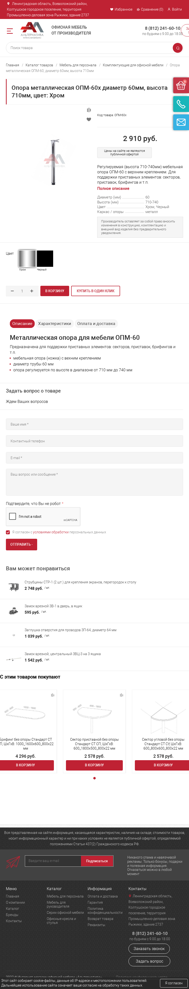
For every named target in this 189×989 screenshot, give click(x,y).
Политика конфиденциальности (105, 911)
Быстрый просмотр (25, 713)
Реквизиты (96, 925)
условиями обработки (51, 532)
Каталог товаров (39, 65)
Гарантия (95, 902)
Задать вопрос (149, 961)
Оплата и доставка (96, 323)
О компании (15, 902)
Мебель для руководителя (58, 904)
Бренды (12, 915)
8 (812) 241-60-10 (162, 28)
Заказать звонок (149, 948)
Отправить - (21, 544)
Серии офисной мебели (65, 913)
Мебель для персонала (78, 65)
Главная (12, 65)
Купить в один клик (95, 291)
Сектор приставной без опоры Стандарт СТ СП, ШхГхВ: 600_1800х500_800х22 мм (94, 743)
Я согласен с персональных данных (59, 532)
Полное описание (113, 188)
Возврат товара (100, 919)
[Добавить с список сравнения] (53, 695)
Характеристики (54, 323)
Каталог (12, 909)
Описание (22, 323)
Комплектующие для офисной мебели (133, 65)
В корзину (54, 291)
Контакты (14, 921)
